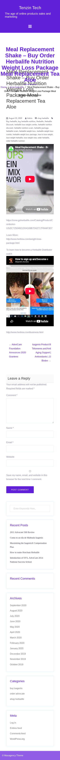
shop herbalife (16, 87)
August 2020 (16, 610)
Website (10, 457)
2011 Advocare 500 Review (22, 532)
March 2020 (16, 637)
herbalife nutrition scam (23, 128)
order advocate (17, 693)
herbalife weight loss (27, 131)
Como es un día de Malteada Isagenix (26, 538)
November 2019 (18, 659)
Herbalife (40, 121)
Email (9, 442)
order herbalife (43, 138)
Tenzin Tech (30, 7)
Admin (29, 118)
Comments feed (18, 733)
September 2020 (18, 605)
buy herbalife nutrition (26, 121)
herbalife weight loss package (25, 134)
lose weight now (30, 138)
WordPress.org (17, 739)
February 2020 (17, 643)
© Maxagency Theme (12, 755)
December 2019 (18, 654)
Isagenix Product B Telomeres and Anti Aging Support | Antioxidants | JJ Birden (41, 352)
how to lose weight (45, 134)
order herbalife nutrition (15, 141)
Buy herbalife (11, 121)
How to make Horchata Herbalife (24, 552)
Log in (13, 723)
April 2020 (15, 632)
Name (10, 428)
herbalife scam (12, 131)
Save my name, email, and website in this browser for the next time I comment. (26, 477)
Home (4, 87)
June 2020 (15, 621)
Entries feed (16, 728)
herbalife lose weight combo (26, 125)
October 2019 (16, 664)
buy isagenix (16, 688)
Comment (11, 395)
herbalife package (41, 128)
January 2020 (16, 648)
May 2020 (15, 627)
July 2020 (15, 616)
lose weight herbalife (14, 138)
